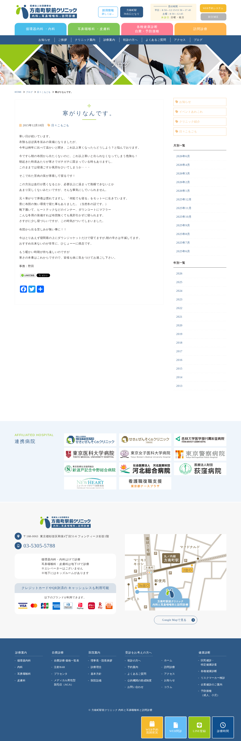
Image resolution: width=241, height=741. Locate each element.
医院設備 (96, 680)
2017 (179, 351)
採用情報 (108, 12)
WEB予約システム (213, 8)
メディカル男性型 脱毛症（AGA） (65, 682)
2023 (179, 299)
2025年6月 (183, 251)
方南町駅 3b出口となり (132, 12)
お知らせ (44, 39)
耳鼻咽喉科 (24, 673)
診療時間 (223, 731)
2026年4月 (183, 164)
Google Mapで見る (174, 619)
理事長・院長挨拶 (101, 660)
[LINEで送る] (28, 275)
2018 (179, 342)
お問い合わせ (135, 687)
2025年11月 (183, 208)
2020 (179, 325)
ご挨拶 (62, 39)
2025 (179, 282)
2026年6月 (183, 156)
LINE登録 (199, 731)
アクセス (180, 39)
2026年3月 (183, 173)
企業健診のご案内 (211, 684)
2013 (179, 385)
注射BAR (59, 667)
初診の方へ (130, 39)
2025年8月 (183, 233)
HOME (213, 16)
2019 (179, 333)
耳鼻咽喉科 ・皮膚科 (94, 29)
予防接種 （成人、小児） (210, 693)
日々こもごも (44, 92)
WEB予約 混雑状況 (152, 731)
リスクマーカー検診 (213, 677)
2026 (179, 273)
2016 (179, 359)
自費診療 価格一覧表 (66, 660)
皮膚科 (21, 680)
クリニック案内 (85, 39)
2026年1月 (183, 190)
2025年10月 (183, 216)
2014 (179, 377)
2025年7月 (183, 242)
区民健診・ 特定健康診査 (209, 662)
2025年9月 (183, 225)
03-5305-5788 (39, 546)
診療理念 (96, 667)
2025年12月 (183, 199)
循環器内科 (24, 660)
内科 (20, 667)
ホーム (168, 660)
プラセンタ (61, 673)
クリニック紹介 (189, 121)
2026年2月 (183, 182)
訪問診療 (200, 29)
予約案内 (132, 667)
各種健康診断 (209, 671)
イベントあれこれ (191, 111)
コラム (168, 687)
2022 (179, 308)
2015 (179, 368)
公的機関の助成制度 (139, 680)
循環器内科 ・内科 (40, 29)
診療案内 (109, 39)
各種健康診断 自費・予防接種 (147, 29)
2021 (179, 316)
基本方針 (96, 673)
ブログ (198, 39)
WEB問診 (175, 731)
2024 (179, 290)
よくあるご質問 (156, 39)
